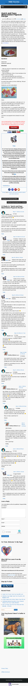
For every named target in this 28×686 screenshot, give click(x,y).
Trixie (8, 240)
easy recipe (15, 192)
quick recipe (11, 193)
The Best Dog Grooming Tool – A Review (16, 202)
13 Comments (18, 19)
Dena (6, 260)
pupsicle (23, 192)
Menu (2, 6)
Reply (2, 233)
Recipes (24, 19)
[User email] (18, 189)
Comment (4, 507)
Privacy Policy (4, 668)
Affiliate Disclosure (5, 672)
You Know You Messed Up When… (10, 198)
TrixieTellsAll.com (6, 185)
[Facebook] (9, 189)
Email (3, 522)
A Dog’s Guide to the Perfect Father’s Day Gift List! (13, 599)
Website (3, 526)
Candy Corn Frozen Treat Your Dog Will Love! (12, 594)
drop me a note (11, 575)
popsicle (20, 192)
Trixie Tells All (14, 1)
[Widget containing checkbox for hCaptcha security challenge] (11, 531)
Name (3, 518)
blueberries (10, 192)
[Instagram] (12, 189)
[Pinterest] (15, 189)
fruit (18, 192)
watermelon (16, 193)
